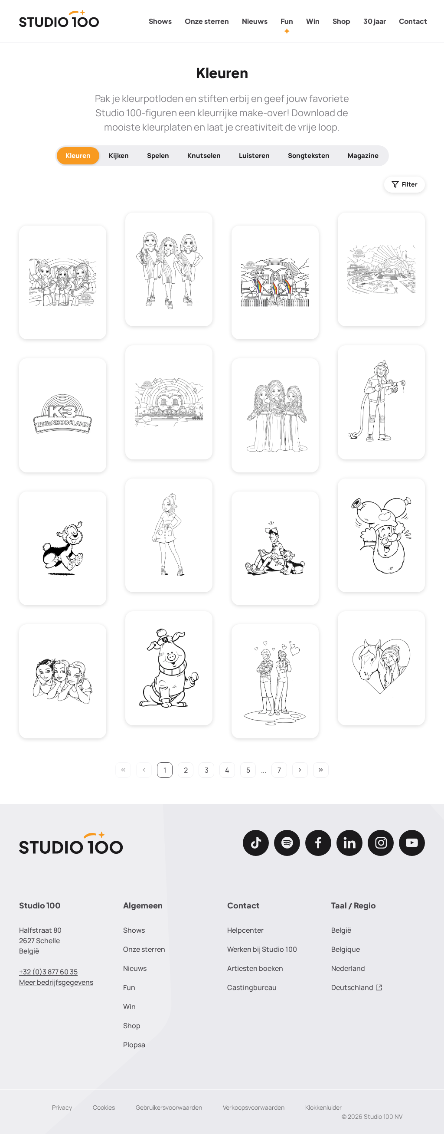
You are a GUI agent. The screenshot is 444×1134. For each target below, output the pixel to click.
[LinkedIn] (349, 843)
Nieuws (255, 21)
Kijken (119, 155)
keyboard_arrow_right (300, 770)
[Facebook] (318, 843)
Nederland (348, 968)
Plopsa (134, 1044)
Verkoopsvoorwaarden (253, 1107)
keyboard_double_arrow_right (320, 770)
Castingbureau (252, 987)
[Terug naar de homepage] (59, 21)
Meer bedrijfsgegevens (56, 982)
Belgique (345, 949)
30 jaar (374, 21)
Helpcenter (245, 930)
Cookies (104, 1107)
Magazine (363, 155)
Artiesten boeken (255, 968)
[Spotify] (287, 843)
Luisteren (254, 155)
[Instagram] (381, 843)
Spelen (158, 155)
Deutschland (352, 987)
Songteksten (309, 155)
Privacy (62, 1107)
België (341, 930)
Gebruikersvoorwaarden (169, 1107)
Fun (287, 21)
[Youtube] (412, 843)
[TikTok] (256, 843)
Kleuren (78, 155)
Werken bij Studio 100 (262, 949)
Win (313, 21)
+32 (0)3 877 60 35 (48, 972)
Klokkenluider (323, 1107)
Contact (413, 21)
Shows (160, 21)
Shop (341, 21)
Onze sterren (207, 21)
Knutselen (204, 155)
